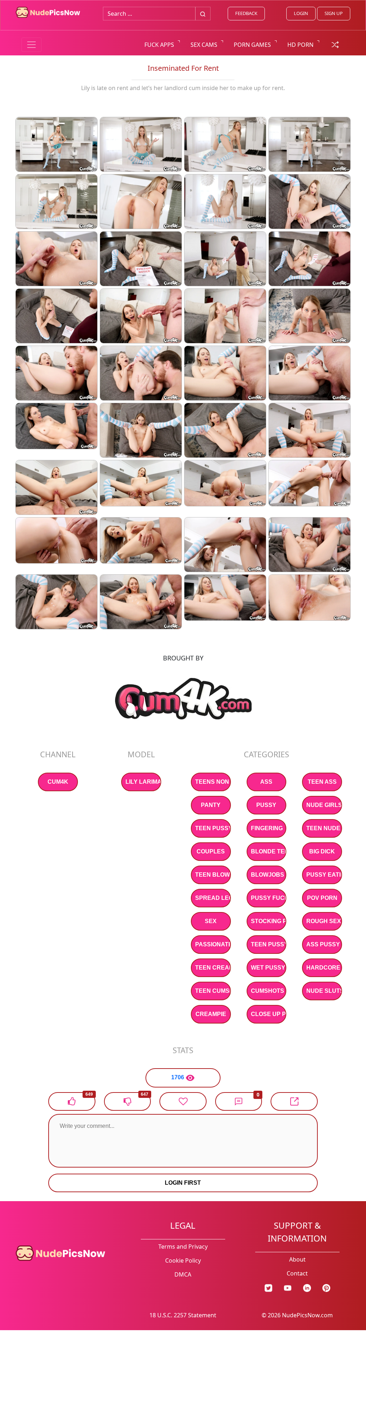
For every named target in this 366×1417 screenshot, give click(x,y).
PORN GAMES (252, 45)
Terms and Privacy (183, 1246)
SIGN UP (334, 13)
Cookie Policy (183, 1260)
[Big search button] (203, 13)
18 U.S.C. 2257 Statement (182, 1315)
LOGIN (301, 13)
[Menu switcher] (31, 45)
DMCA (182, 1274)
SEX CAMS (204, 45)
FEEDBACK (246, 13)
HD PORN (300, 45)
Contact (297, 1273)
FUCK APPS (159, 45)
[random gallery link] (335, 44)
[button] (238, 1101)
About (297, 1259)
